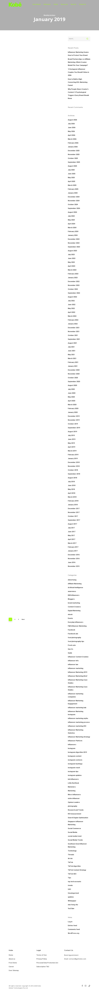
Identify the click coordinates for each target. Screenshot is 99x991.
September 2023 (74, 247)
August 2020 (72, 385)
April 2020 (71, 401)
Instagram (71, 748)
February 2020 (73, 408)
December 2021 (73, 328)
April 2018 (71, 493)
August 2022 (72, 297)
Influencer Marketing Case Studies (77, 681)
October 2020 (73, 378)
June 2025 (71, 174)
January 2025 (73, 193)
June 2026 (71, 127)
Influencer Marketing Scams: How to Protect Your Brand (78, 53)
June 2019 (71, 439)
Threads (71, 855)
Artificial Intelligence (75, 587)
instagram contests (75, 760)
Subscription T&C (42, 967)
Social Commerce (74, 828)
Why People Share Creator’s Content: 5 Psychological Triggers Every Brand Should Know (78, 93)
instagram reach (74, 768)
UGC (69, 889)
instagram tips (73, 771)
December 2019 (73, 416)
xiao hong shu (73, 905)
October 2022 (73, 289)
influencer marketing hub (77, 708)
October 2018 (73, 470)
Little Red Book (73, 783)
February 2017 (73, 547)
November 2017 (73, 512)
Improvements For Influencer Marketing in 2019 (42, 545)
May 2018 (71, 489)
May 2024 (71, 220)
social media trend (74, 836)
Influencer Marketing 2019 (77, 672)
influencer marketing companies (75, 695)
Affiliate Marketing (75, 584)
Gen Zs (70, 649)
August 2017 (72, 524)
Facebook (71, 630)
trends (70, 885)
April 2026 (71, 135)
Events (70, 618)
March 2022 (72, 316)
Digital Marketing (74, 611)
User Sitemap (14, 970)
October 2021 (73, 335)
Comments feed (74, 929)
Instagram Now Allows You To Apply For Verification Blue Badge (44, 370)
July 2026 (71, 124)
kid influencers (73, 779)
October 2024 (73, 204)
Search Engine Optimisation (78, 818)
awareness (72, 591)
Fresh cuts (72, 645)
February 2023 (73, 274)
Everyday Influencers (75, 622)
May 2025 (71, 177)
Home (11, 955)
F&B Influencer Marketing (77, 626)
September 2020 (74, 381)
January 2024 (73, 235)
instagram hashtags (75, 764)
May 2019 (71, 443)
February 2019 (73, 455)
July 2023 (71, 254)
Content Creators (74, 607)
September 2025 (74, 162)
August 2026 (72, 120)
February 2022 (73, 320)
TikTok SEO (72, 874)
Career (11, 967)
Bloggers (71, 599)
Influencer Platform (75, 741)
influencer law (73, 664)
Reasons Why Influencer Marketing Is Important (40, 156)
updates (71, 897)
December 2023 (73, 239)
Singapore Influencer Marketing (75, 823)
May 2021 (71, 355)
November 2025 (73, 154)
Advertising (72, 580)
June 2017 (71, 532)
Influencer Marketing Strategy (79, 737)
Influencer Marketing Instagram (14, 379)
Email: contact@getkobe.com (75, 959)
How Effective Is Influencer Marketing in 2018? (43, 212)
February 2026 (73, 143)
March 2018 (72, 497)
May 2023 (71, 262)
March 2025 (72, 185)
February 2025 (73, 189)
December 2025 (73, 151)
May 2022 (71, 308)
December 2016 (73, 555)
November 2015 (73, 566)
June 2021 (71, 351)
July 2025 (71, 170)
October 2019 (73, 424)
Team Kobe (14, 94)
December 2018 (73, 462)
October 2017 (73, 516)
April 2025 (71, 181)
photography (72, 806)
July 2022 (71, 301)
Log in (70, 922)
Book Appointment (71, 955)
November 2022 (73, 285)
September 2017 (74, 520)
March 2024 (72, 228)
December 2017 (73, 508)
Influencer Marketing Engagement (75, 702)
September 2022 (74, 293)
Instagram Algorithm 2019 (77, 752)
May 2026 (71, 131)
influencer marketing (75, 668)
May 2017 (71, 535)
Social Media (72, 832)
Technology (72, 851)
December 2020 (73, 370)
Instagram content (74, 756)
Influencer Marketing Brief (77, 676)
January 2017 (73, 551)
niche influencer (74, 798)
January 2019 (73, 458)
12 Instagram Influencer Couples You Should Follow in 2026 (78, 72)
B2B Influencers (73, 595)
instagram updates (75, 775)
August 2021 (72, 343)
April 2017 (71, 539)
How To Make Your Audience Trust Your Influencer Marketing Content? (42, 99)
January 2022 (73, 324)
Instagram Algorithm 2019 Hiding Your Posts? (43, 268)
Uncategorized (73, 893)
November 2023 (73, 243)
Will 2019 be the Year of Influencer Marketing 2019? (44, 603)
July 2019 (71, 435)
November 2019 (73, 420)
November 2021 (73, 331)
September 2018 (74, 474)
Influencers (72, 744)
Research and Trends (76, 810)
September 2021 (74, 339)
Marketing (71, 791)
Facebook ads (73, 634)
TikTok (70, 862)
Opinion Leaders (74, 802)
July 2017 (71, 528)
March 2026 (72, 139)
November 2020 (73, 374)
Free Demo (13, 963)
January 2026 (73, 147)
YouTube (71, 908)
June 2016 (71, 562)
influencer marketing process (79, 722)
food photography (74, 637)
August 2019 (72, 431)
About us (12, 959)
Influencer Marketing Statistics (75, 731)
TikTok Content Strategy (77, 870)
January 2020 (73, 412)
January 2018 (73, 505)
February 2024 (73, 231)
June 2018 (71, 485)
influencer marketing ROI (77, 726)
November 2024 (73, 201)
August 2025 (72, 166)
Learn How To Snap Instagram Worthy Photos (43, 317)
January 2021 (73, 366)
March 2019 (72, 451)
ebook (70, 614)
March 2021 (72, 358)
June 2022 (71, 304)
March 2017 (72, 543)
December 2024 (73, 197)
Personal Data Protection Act (47, 963)
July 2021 (71, 347)
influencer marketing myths (78, 718)
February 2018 (73, 501)
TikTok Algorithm (74, 866)
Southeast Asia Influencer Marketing (77, 845)
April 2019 (71, 447)
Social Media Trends (75, 840)
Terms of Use (41, 955)
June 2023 (71, 258)
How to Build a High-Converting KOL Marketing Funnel (77, 82)
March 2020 (72, 405)
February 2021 (73, 362)
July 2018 (71, 482)
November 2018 (73, 466)
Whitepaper (72, 901)
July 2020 (71, 389)
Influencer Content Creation (78, 657)
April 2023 (71, 266)
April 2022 (71, 312)
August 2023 (72, 251)
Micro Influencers (74, 794)
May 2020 (71, 397)
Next (23, 619)
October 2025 (73, 158)
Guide (70, 653)
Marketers (14, 96)
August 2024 (72, 212)
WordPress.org (73, 933)
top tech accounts (74, 881)
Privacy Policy (41, 959)
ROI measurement (74, 814)
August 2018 (72, 478)
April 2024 (71, 224)
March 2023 (72, 270)
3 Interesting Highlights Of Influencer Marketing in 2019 (40, 492)
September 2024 (74, 208)
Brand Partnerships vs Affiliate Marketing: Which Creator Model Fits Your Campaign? (79, 62)
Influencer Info (73, 661)
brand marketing (74, 603)
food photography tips (76, 641)
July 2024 (71, 216)
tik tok (70, 858)
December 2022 (73, 281)
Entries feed (72, 925)
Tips (69, 878)
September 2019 (74, 428)
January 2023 (73, 278)
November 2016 (73, 558)
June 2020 (71, 393)
